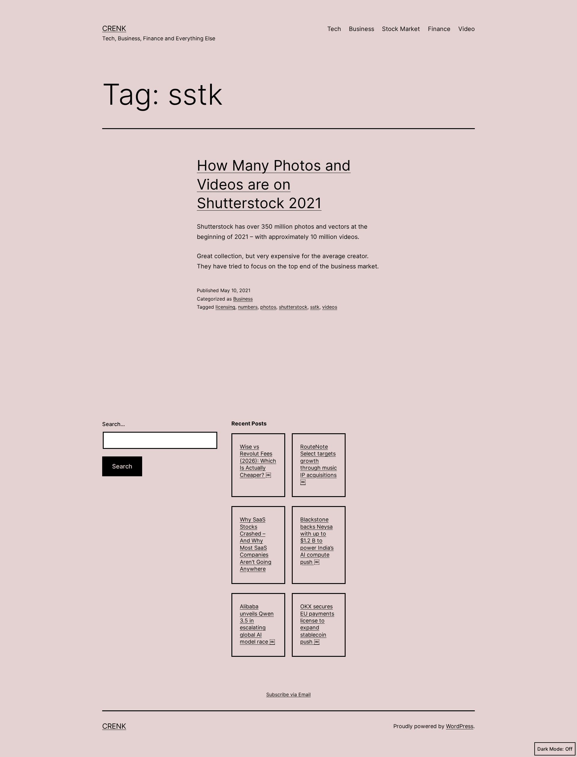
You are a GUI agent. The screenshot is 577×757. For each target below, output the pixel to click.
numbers (248, 307)
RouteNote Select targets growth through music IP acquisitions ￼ (318, 464)
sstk (314, 307)
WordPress (459, 726)
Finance (439, 28)
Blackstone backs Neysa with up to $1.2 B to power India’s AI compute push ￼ (317, 540)
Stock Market (401, 28)
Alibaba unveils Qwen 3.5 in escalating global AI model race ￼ (257, 624)
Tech (334, 28)
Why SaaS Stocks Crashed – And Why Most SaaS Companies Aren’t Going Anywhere (255, 544)
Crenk (114, 28)
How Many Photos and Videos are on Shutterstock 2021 (274, 184)
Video (466, 28)
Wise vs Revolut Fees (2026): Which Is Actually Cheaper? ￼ (258, 460)
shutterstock (293, 307)
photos (268, 307)
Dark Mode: (550, 749)
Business (361, 28)
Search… (113, 424)
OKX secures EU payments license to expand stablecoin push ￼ (317, 624)
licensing (225, 307)
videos (329, 307)
